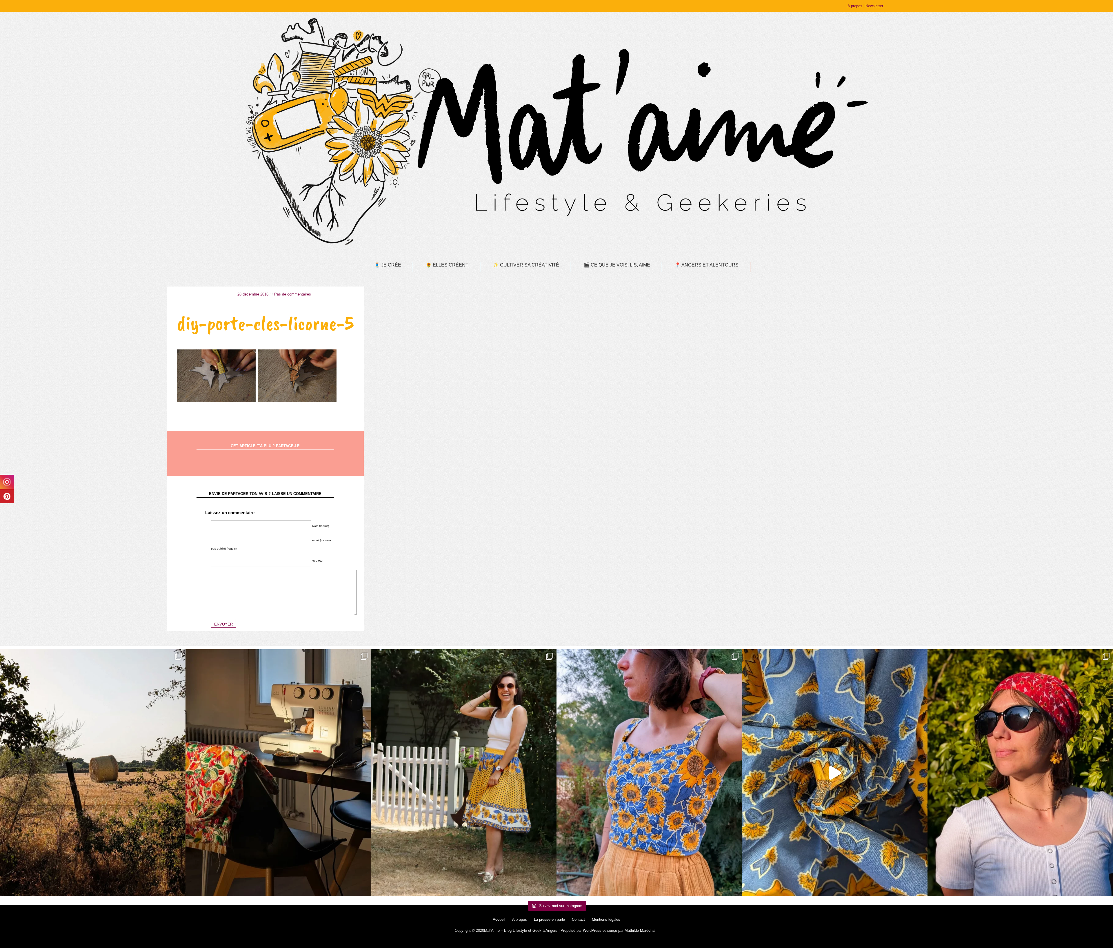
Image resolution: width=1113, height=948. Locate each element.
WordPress (592, 930)
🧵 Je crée (387, 264)
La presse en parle (549, 919)
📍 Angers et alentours (707, 264)
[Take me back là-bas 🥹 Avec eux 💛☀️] (93, 772)
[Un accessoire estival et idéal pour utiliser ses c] (1020, 772)
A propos (855, 6)
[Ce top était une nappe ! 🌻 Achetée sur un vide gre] (649, 772)
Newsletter (874, 6)
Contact (578, 919)
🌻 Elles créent (447, 264)
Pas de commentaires (292, 294)
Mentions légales (606, 919)
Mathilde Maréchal (640, 930)
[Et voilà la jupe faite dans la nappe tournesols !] (463, 772)
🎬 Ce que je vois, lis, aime (617, 264)
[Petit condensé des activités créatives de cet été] (278, 772)
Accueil (499, 919)
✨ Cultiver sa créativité (526, 264)
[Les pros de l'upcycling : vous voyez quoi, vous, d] (835, 772)
